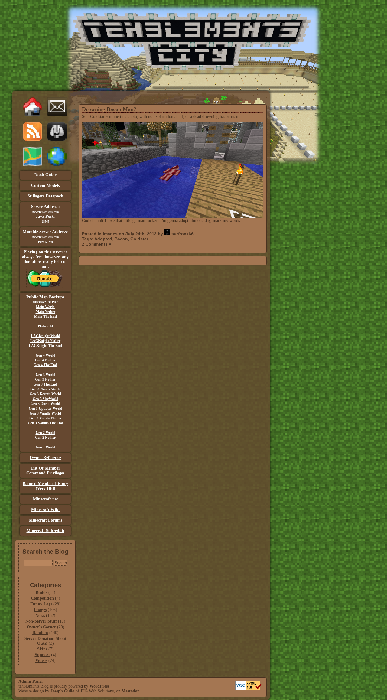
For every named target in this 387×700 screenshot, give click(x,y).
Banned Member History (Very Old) (45, 486)
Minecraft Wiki (45, 509)
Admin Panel (30, 681)
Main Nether (45, 312)
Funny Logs (41, 604)
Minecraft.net (45, 499)
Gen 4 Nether (45, 360)
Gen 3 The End (45, 384)
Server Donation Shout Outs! (45, 641)
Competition (42, 598)
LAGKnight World (45, 336)
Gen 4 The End (45, 365)
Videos (41, 660)
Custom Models (45, 185)
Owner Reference (45, 457)
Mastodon (131, 691)
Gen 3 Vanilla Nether (45, 418)
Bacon (121, 238)
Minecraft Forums (45, 520)
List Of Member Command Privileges (45, 470)
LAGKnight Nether (45, 341)
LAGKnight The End (45, 345)
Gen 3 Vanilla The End (45, 423)
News (40, 615)
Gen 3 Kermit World (45, 394)
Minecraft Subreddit (45, 531)
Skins (42, 649)
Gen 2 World (45, 433)
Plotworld (45, 326)
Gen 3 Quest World (45, 404)
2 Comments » (96, 244)
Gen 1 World (45, 447)
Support (42, 655)
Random (40, 632)
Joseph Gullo (62, 691)
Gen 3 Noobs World (45, 389)
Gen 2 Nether (45, 437)
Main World (45, 307)
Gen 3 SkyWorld (45, 399)
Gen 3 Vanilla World (45, 413)
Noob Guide (45, 175)
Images (40, 609)
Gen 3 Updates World (45, 408)
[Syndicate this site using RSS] (32, 140)
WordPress (99, 686)
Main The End (45, 316)
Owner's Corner (41, 627)
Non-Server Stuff (41, 621)
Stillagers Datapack (45, 196)
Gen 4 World (45, 355)
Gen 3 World (45, 375)
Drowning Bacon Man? (109, 109)
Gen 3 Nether (45, 379)
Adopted (103, 238)
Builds (41, 592)
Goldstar (139, 238)
